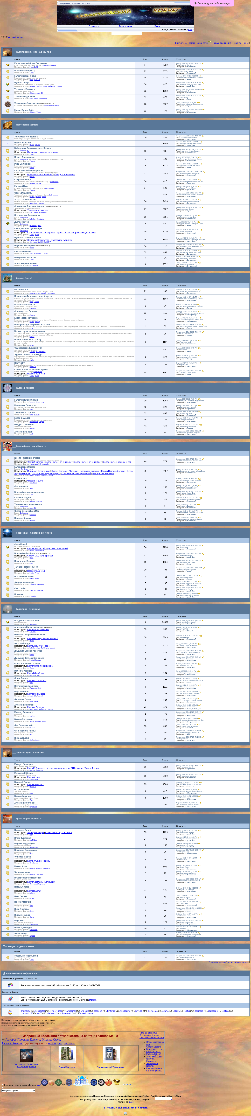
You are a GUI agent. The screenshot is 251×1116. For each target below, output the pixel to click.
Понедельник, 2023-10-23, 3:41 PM (188, 245)
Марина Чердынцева (24, 843)
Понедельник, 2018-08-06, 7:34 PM (188, 332)
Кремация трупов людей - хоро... (192, 246)
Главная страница (148, 1033)
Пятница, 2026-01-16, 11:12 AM (187, 498)
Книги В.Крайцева (36, 673)
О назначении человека (189, 726)
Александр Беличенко (25, 263)
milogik (32, 177)
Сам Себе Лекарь (186, 334)
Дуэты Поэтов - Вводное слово (191, 224)
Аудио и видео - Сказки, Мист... (192, 84)
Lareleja (59, 86)
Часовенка (184, 97)
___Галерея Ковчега (23, 388)
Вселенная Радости (24, 304)
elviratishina (34, 863)
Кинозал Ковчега (22, 251)
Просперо (191, 145)
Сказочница (51, 293)
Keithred (190, 847)
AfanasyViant (192, 853)
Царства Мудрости (151, 1060)
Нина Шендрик (21, 738)
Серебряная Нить (23, 193)
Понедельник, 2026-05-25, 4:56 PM (188, 136)
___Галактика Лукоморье (26, 609)
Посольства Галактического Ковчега (33, 296)
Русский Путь (21, 186)
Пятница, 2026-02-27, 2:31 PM (187, 297)
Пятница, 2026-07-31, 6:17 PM (187, 289)
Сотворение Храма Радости (190, 480)
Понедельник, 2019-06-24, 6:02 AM (188, 920)
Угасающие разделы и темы (18, 946)
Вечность (183, 860)
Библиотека (181, 43)
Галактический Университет (28, 170)
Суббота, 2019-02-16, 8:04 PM (187, 843)
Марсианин (34, 924)
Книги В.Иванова (35, 784)
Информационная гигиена (189, 201)
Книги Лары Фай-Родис (38, 646)
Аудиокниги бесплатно (188, 357)
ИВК (31, 734)
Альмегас (33, 584)
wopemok (71, 1011)
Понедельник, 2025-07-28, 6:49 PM (188, 560)
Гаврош (32, 402)
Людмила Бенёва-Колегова (28, 651)
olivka (44, 197)
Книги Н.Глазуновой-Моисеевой (42, 638)
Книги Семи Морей (36, 548)
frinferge (111, 1011)
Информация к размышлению (190, 143)
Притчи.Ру (19, 363)
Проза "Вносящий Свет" (189, 487)
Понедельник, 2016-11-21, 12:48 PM (189, 908)
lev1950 (32, 727)
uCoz (131, 1102)
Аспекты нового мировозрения (191, 714)
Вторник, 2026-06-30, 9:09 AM (186, 789)
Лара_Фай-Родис (49, 86)
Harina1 (32, 520)
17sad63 (33, 631)
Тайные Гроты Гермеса (26, 567)
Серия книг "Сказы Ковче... (190, 151)
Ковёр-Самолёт (22, 418)
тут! (39, 1085)
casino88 (199, 1011)
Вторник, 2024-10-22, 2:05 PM (186, 685)
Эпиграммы (184, 903)
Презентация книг (36, 374)
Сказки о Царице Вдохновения (191, 104)
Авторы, (11, 1039)
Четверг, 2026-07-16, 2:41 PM (186, 469)
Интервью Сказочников (38, 471)
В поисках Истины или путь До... (192, 720)
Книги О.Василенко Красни (40, 666)
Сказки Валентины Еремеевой (76, 473)
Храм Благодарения (24, 96)
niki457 (32, 197)
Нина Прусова (21, 909)
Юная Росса (20, 478)
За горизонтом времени (26, 137)
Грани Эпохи (184, 867)
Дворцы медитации (24, 582)
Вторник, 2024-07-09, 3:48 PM (186, 363)
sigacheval (33, 483)
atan (31, 905)
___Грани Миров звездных (26, 818)
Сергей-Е (33, 596)
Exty (31, 494)
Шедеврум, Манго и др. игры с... (192, 252)
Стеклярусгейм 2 (186, 767)
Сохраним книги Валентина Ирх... (192, 181)
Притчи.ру (184, 365)
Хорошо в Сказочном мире (190, 652)
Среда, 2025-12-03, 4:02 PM (186, 222)
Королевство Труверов (26, 318)
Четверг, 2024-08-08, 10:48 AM (187, 256)
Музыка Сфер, (51, 1039)
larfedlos (33, 219)
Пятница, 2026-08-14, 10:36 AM (187, 418)
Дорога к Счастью (186, 845)
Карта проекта (153, 1051)
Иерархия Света (186, 589)
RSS (190, 30)
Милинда (40, 584)
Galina (32, 322)
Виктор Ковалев (22, 796)
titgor (31, 409)
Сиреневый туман (186, 922)
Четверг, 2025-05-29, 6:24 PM (186, 157)
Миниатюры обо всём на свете (191, 513)
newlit (32, 360)
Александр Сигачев (24, 803)
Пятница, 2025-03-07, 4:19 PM (187, 858)
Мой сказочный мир (187, 910)
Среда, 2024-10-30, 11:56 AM (186, 698)
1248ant (32, 352)
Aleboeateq (39, 1011)
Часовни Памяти (35, 481)
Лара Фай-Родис (22, 643)
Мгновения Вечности (25, 405)
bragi (189, 248)
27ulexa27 (41, 203)
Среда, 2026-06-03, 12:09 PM (186, 517)
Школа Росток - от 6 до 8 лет (88, 462)
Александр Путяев (23, 705)
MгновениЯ (191, 67)
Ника (31, 854)
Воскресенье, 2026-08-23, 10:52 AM (189, 172)
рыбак (32, 345)
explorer (32, 716)
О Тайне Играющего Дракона (190, 499)
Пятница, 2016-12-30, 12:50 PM (187, 511)
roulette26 (213, 1011)
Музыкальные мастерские (27, 237)
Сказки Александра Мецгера (46, 473)
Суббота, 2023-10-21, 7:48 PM (187, 718)
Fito (31, 212)
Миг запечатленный (187, 687)
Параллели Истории (24, 561)
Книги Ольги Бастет (36, 680)
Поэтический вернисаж (26, 686)
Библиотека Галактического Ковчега (33, 148)
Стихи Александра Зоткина (58, 832)
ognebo (32, 770)
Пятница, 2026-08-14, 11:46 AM (187, 782)
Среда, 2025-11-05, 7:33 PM (186, 724)
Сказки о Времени (186, 506)
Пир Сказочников (27, 469)
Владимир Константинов (26, 620)
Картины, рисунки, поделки (190, 433)
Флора (32, 464)
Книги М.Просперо (36, 768)
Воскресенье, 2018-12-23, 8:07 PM (188, 712)
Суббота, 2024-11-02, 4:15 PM (187, 179)
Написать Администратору (190, 291)
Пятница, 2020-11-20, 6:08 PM (186, 311)
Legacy (37, 475)
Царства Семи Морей (57, 548)
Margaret (33, 308)
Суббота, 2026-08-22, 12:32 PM (187, 142)
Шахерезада (192, 315)
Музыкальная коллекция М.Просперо (65, 768)
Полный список (86, 1013)
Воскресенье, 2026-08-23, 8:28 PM (188, 82)
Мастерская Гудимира (61, 240)
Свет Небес (20, 588)
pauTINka (190, 86)
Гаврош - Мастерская (188, 426)
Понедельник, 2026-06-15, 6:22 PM (188, 956)
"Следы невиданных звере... (190, 673)
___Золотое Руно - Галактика (28, 752)
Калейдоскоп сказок (49, 65)
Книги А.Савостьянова (38, 629)
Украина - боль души (188, 372)
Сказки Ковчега (12, 1043)
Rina (31, 328)
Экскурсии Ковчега (187, 420)
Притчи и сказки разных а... (190, 839)
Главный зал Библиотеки (152, 1037)
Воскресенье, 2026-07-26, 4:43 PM (188, 651)
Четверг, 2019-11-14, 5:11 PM (186, 304)
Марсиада (19, 920)
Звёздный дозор (15, 37)
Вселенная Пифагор (24, 70)
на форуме (55, 1043)
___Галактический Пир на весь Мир (32, 52)
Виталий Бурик (22, 915)
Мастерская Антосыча (103, 473)
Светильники (21, 486)
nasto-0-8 (40, 93)
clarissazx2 (52, 1013)
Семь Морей (20, 544)
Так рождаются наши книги (28, 504)
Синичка (33, 515)
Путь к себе (184, 111)
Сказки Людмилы (186, 659)
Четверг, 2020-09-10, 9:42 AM (186, 355)
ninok (31, 740)
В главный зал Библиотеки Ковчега (126, 1107)
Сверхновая (34, 847)
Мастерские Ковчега (51, 105)
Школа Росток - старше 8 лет (117, 462)
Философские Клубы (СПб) (28, 348)
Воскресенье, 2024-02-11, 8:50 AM (188, 431)
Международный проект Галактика (32, 324)
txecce (32, 337)
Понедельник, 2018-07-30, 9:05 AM (188, 657)
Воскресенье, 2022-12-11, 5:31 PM (188, 731)
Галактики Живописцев (26, 400)
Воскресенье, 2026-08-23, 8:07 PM (188, 620)
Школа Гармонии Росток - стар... (192, 461)
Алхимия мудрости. (187, 957)
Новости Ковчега (22, 143)
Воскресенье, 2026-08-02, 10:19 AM (189, 109)
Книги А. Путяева (35, 707)
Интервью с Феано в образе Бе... (192, 471)
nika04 (32, 911)
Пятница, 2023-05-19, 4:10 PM (187, 927)
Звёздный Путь (185, 91)
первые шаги (46, 1022)
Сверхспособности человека (190, 583)
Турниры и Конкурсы (24, 89)
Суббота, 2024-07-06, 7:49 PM (187, 692)
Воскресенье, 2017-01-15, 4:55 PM (188, 850)
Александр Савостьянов (26, 627)
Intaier (32, 573)
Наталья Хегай (21, 887)
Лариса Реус (20, 933)
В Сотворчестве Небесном (27, 878)
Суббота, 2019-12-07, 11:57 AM (187, 914)
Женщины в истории (187, 562)
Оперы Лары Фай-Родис (189, 645)
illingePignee (56, 1011)
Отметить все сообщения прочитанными (229, 962)
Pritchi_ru (33, 367)
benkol (32, 168)
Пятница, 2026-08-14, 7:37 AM (187, 215)
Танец (32, 72)
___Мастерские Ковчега (25, 124)
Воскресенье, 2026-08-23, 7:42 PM (188, 545)
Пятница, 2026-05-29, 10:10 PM (187, 230)
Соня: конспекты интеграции (41, 233)
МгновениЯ (34, 422)
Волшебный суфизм (24, 553)
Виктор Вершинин (23, 719)
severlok (139, 1011)
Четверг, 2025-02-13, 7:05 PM (186, 348)
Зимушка (39, 86)
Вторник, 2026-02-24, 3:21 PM (186, 238)
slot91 (187, 1011)
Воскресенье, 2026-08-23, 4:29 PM (188, 63)
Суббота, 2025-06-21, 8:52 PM (187, 888)
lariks (31, 709)
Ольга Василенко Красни (27, 663)
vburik (32, 917)
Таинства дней (185, 342)
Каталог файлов (154, 1071)
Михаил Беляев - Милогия (40, 174)
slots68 (225, 1011)
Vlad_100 (33, 590)
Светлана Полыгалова (38, 240)
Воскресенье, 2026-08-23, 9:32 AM (188, 70)
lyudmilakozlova (35, 660)
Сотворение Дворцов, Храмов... (30, 206)
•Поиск (245, 43)
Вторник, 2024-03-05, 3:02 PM (186, 803)
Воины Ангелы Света (188, 873)
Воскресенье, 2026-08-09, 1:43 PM (188, 554)
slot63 (39, 1013)
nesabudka (45, 464)
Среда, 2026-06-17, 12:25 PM (186, 644)
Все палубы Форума (149, 1035)
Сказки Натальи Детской (113, 471)
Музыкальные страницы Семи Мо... (193, 240)
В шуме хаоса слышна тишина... (30, 331)
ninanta (36, 740)
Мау (31, 682)
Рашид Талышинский (64, 174)
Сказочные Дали (22, 498)
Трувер (37, 322)
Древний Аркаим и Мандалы (190, 165)
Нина (39, 226)
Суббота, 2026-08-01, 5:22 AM (187, 593)
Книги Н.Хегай (34, 891)
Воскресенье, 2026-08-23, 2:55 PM (188, 774)
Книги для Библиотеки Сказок (191, 159)
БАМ (36, 67)
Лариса (32, 936)
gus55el (38, 464)
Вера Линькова (22, 691)
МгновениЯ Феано (23, 773)
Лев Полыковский (23, 725)
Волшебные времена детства (29, 492)
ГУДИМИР (47, 242)
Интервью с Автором (25, 257)
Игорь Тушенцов (22, 838)
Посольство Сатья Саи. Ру (27, 339)
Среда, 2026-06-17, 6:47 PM (186, 504)
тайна (37, 235)
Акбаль (32, 893)
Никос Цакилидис (23, 927)
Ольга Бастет (21, 678)
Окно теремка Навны (25, 731)
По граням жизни (22, 902)
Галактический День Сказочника (30, 63)
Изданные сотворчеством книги (42, 152)
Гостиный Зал (21, 289)
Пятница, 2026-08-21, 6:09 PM (187, 251)
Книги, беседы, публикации (28, 228)
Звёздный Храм (154, 1056)
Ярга (31, 488)
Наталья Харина (22, 518)
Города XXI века (186, 413)
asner (189, 351)
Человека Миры (22, 872)
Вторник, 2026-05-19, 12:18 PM (187, 425)
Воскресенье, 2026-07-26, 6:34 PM (188, 459)
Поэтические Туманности (27, 215)
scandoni (98, 1011)
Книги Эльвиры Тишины (38, 861)
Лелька (32, 315)
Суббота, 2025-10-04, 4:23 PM (187, 796)
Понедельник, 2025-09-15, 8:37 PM (188, 193)
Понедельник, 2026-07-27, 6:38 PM (188, 149)
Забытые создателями (26, 956)
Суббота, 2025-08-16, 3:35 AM (187, 705)
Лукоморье (184, 739)
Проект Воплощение (24, 157)
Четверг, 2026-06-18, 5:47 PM (186, 830)
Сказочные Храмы (186, 209)
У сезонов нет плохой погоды (191, 700)
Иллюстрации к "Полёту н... (190, 732)
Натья (189, 579)
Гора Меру (184, 547)
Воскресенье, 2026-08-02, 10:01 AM (189, 89)
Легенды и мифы (35, 832)
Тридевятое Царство (24, 412)
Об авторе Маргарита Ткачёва (191, 306)
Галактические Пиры (25, 76)
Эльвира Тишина (22, 857)
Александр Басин (23, 432)
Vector (32, 721)
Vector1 (44, 721)
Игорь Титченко (22, 789)
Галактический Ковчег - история (191, 78)
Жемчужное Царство (152, 1064)
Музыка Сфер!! (153, 1054)
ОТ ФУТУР (184, 629)
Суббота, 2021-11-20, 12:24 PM (187, 575)
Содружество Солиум (25, 311)
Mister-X (38, 721)
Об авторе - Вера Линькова (190, 693)
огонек (32, 247)
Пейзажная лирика (187, 832)
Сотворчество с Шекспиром (190, 934)
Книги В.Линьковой (36, 694)
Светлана (33, 242)
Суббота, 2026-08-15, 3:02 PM (187, 76)
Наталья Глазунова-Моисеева (29, 634)
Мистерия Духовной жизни (190, 881)
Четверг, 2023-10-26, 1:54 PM (186, 479)
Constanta (40, 219)
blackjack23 (26, 1013)
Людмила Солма (22, 699)
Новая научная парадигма (189, 173)
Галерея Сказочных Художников (192, 401)
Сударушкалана (47, 475)
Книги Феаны (33, 777)
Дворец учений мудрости (189, 595)
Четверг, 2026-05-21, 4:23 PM (186, 399)
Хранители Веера (186, 577)
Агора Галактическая (25, 199)
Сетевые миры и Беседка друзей (31, 369)
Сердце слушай (186, 231)
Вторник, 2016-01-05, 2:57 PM (186, 485)
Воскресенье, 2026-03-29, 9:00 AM (188, 879)
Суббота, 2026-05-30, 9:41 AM (187, 902)
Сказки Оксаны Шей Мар (26, 511)
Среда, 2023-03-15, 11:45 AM (186, 895)
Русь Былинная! (22, 164)
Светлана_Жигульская (38, 884)
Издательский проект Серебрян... (192, 195)
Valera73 (40, 696)
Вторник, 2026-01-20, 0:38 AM (186, 627)
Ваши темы (202, 43)
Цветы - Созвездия (187, 890)
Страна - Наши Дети (187, 493)
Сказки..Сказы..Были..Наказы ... (192, 791)
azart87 (165, 1011)
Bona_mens (34, 98)
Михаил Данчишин (23, 712)
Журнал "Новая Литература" (29, 354)
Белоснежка (191, 139)
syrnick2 (38, 688)
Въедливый (34, 265)
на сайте (69, 1043)
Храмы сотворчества (37, 210)
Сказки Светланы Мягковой (64, 471)
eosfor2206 (33, 930)
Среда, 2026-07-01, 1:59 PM (186, 671)
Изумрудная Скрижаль (188, 570)
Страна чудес (185, 852)
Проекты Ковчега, (29, 1039)
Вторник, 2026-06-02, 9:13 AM (186, 865)
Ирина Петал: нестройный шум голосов (76, 233)
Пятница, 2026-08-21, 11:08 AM (187, 636)
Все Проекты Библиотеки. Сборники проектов (26, 1065)
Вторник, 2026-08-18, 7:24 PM (186, 199)
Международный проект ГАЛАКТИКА (193, 326)
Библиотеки (24, 150)
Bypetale (85, 1011)
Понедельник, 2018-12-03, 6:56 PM (188, 324)
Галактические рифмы (188, 217)
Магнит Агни (20, 866)
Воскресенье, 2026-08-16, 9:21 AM (188, 95)
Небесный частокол (187, 707)
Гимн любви (184, 637)
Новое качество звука (188, 776)
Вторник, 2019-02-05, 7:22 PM (186, 871)
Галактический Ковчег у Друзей (191, 299)
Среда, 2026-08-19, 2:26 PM (186, 102)
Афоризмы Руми (186, 555)
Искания (18, 594)
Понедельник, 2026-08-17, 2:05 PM (188, 207)
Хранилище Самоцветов (26, 103)
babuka (39, 501)
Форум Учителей (35, 462)
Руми (31, 67)
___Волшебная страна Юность (29, 446)
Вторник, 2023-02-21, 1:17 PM (186, 318)
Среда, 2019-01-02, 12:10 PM (186, 340)
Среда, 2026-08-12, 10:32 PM (186, 262)
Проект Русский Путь (188, 188)
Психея (183, 928)
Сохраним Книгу (22, 179)
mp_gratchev (40, 352)
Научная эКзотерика (24, 245)
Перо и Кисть (185, 897)
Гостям (191, 43)
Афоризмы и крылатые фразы (191, 519)
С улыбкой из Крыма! (188, 622)
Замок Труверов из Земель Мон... (192, 319)
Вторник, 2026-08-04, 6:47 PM (186, 186)
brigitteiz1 (25, 1011)
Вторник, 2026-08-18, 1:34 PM (186, 837)
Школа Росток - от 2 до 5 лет (59, 462)
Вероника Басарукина (25, 850)
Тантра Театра (92, 768)
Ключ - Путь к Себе (24, 110)
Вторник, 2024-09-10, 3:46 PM (186, 678)
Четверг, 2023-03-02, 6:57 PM (186, 581)
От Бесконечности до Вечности (191, 680)
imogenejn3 (67, 1013)
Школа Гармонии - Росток (27, 458)
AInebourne (125, 1011)
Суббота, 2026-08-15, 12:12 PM (187, 164)
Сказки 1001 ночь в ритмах (40, 556)
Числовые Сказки (186, 71)
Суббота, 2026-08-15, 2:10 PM (187, 412)
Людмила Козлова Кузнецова (29, 658)
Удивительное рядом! (188, 407)
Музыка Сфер (21, 82)
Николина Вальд (22, 830)
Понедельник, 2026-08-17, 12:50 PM (189, 568)
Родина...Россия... (187, 665)
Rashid (40, 242)
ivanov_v (33, 786)
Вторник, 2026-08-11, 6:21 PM (186, 405)
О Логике (183, 350)
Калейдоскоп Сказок (24, 467)
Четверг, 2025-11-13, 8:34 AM (186, 933)
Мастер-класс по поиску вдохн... (192, 313)
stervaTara (153, 1011)
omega (32, 578)
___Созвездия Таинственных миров (32, 533)
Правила (237, 43)
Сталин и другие (186, 798)
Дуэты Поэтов (21, 222)
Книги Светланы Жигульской (41, 882)
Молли (32, 688)
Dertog (92, 1000)
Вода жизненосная (187, 264)
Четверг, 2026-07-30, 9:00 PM (186, 664)
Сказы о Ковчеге (186, 65)
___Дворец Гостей (22, 278)
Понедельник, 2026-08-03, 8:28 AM (188, 491)
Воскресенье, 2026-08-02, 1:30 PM (188, 587)
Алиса (189, 328)
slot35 (177, 1011)
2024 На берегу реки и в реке (191, 784)
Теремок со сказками (90, 471)
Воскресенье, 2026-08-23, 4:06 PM (188, 765)
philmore (33, 93)
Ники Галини (20, 896)
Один (31, 800)
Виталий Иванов (22, 782)
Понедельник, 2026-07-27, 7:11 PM (188, 737)
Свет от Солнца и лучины (189, 804)
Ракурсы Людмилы (24, 424)
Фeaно (32, 145)
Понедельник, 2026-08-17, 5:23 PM (188, 371)
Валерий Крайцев (23, 671)
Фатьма (37, 80)
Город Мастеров (67, 1067)
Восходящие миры (23, 576)
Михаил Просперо (23, 764)
